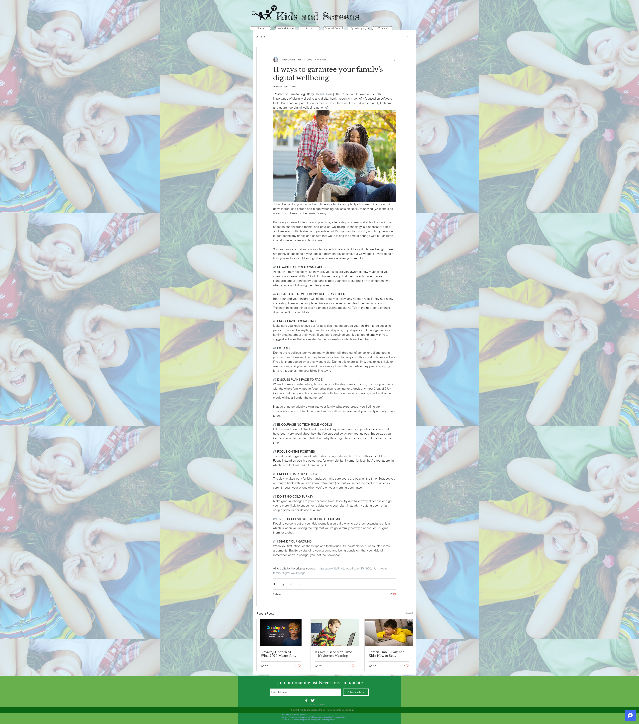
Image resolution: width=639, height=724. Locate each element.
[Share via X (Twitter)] (282, 584)
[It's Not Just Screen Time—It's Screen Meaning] (335, 632)
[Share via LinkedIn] (291, 584)
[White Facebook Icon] (306, 700)
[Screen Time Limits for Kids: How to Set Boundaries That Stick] (389, 632)
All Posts (260, 36)
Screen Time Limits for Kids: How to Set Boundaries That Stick (386, 654)
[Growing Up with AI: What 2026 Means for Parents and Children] (281, 632)
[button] (408, 36)
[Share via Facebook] (274, 584)
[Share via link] (299, 584)
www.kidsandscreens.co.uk (340, 710)
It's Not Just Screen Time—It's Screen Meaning (333, 654)
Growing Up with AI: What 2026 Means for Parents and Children (277, 654)
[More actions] (394, 60)
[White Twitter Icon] (312, 700)
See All (409, 612)
